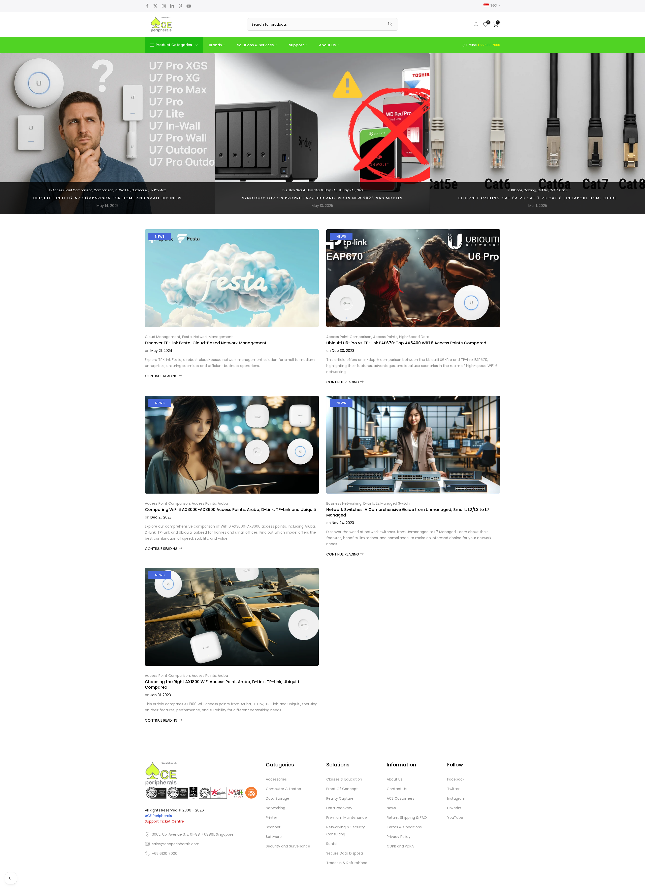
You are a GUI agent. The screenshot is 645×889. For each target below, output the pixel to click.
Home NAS (577, 190)
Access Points (385, 336)
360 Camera (278, 190)
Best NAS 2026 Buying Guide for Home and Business (538, 198)
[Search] (390, 24)
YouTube (455, 817)
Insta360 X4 (371, 190)
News (160, 236)
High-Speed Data (414, 336)
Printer (271, 817)
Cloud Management (162, 336)
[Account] (476, 24)
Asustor (517, 190)
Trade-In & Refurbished (346, 862)
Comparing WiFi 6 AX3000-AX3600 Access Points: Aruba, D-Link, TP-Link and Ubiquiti (230, 509)
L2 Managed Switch (393, 503)
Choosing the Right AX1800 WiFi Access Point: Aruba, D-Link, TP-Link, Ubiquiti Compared (222, 684)
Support (296, 45)
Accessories (276, 779)
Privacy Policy (398, 836)
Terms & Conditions (404, 827)
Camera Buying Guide (307, 190)
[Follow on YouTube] (188, 6)
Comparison (142, 190)
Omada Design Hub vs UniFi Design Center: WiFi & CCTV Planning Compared (107, 198)
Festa (187, 336)
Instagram (456, 798)
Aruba (223, 503)
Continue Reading (162, 376)
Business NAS (557, 190)
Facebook (455, 779)
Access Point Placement (57, 190)
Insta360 (353, 190)
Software (274, 836)
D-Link (368, 503)
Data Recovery (339, 807)
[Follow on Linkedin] (172, 6)
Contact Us (397, 788)
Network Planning (166, 190)
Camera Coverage (91, 190)
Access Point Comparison (348, 336)
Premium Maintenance (346, 817)
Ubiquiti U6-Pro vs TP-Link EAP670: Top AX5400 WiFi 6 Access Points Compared (406, 343)
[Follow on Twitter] (155, 6)
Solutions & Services (255, 45)
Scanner (273, 827)
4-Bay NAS (502, 190)
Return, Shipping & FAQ (407, 817)
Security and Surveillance (288, 846)
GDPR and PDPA (400, 846)
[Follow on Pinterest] (180, 6)
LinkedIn (454, 807)
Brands (215, 45)
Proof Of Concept (342, 788)
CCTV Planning (119, 190)
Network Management (213, 336)
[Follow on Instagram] (164, 6)
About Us (327, 45)
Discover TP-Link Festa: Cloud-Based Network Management (206, 343)
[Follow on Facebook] (147, 6)
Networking (275, 807)
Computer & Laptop (283, 788)
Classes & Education (344, 779)
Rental (331, 843)
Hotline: (483, 45)
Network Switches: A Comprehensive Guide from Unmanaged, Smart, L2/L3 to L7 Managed (407, 512)
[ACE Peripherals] (161, 24)
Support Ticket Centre (164, 821)
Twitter (453, 788)
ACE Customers (400, 798)
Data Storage (277, 798)
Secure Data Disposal (345, 853)
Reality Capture (339, 798)
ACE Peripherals (158, 815)
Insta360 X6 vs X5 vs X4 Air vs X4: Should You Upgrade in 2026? (322, 198)
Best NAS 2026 (535, 190)
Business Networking (344, 503)
